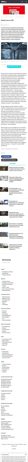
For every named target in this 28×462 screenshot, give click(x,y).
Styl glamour (5, 314)
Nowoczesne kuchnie (7, 356)
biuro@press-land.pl (6, 435)
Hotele (2, 412)
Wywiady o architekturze (7, 415)
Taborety (4, 372)
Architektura (14, 446)
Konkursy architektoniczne (7, 429)
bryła (2, 17)
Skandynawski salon (7, 342)
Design (24, 444)
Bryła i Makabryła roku (6, 424)
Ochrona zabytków (5, 426)
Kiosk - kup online (14, 7)
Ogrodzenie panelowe (7, 284)
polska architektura (9, 17)
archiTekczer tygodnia (6, 421)
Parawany (4, 370)
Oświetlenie (5, 304)
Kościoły (3, 409)
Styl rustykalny (5, 317)
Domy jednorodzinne (6, 393)
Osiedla (3, 395)
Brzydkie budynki (5, 387)
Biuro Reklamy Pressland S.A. (8, 437)
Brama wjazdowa (6, 290)
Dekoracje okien (6, 300)
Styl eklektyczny (6, 326)
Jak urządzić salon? (7, 339)
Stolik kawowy (5, 368)
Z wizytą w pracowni (6, 427)
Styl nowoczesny (6, 332)
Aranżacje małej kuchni (7, 354)
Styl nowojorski (5, 329)
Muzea (2, 407)
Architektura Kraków (5, 381)
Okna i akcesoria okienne (8, 289)
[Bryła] (4, 1)
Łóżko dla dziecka (6, 364)
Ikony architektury (5, 406)
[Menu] (26, 1)
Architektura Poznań (6, 384)
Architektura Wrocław (6, 382)
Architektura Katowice (6, 385)
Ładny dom (4, 444)
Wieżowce (3, 410)
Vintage (4, 328)
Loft (3, 318)
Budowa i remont (11, 444)
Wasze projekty (4, 423)
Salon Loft (4, 345)
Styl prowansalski (6, 320)
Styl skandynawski (6, 315)
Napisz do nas (4, 438)
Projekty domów (6, 281)
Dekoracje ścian (6, 297)
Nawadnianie (5, 273)
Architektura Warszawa (6, 379)
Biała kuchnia (5, 351)
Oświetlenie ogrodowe (7, 271)
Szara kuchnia (5, 353)
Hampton (4, 312)
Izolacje (4, 286)
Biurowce (3, 398)
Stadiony (3, 396)
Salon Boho (5, 343)
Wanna (3, 303)
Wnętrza (21, 444)
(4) (15, 66)
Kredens (4, 365)
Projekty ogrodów (6, 275)
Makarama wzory (6, 298)
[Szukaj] (22, 1)
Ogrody (16, 444)
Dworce (3, 399)
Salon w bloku (5, 340)
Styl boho (4, 311)
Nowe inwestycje (5, 413)
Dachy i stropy (5, 287)
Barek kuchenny (6, 367)
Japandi (4, 331)
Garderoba (4, 301)
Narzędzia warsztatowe (7, 282)
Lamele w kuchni (6, 357)
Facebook (14, 448)
